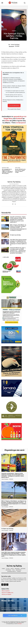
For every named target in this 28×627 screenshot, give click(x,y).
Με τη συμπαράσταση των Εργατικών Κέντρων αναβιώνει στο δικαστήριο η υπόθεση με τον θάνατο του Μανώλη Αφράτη (7, 171)
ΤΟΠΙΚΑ (14, 30)
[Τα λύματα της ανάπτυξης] (5, 235)
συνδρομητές (20, 123)
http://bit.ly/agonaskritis (14, 183)
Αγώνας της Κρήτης (15, 44)
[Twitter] (15, 203)
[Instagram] (2, 585)
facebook (19, 118)
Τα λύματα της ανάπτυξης (15, 234)
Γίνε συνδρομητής (14, 105)
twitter (7, 120)
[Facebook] (12, 203)
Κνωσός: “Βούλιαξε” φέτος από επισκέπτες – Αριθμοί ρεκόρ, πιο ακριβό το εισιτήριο (20, 171)
